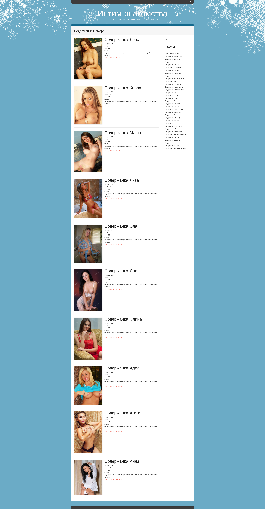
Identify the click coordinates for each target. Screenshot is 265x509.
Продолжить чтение (113, 57)
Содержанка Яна (120, 271)
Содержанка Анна (121, 462)
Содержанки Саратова (173, 106)
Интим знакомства (132, 14)
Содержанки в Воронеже (174, 132)
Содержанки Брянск (172, 65)
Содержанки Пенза (171, 98)
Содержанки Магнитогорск (174, 79)
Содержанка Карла (122, 88)
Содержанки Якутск (172, 123)
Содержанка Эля (120, 227)
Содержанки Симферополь (174, 109)
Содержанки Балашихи (173, 59)
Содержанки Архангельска (174, 56)
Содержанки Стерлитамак (174, 115)
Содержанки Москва (172, 81)
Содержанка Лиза (121, 181)
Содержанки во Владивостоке (175, 148)
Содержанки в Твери (172, 146)
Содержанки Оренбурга (173, 95)
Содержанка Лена (121, 40)
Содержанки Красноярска (174, 76)
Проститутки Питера (172, 53)
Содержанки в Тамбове (173, 143)
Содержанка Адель (123, 368)
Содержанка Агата (122, 413)
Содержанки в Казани (172, 140)
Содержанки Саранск (172, 104)
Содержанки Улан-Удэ (172, 118)
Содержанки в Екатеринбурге (175, 134)
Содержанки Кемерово (173, 73)
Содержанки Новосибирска (174, 90)
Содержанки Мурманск (173, 84)
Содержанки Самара (172, 101)
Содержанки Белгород (173, 62)
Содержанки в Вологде (173, 129)
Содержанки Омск (171, 93)
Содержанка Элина (123, 320)
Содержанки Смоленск (173, 112)
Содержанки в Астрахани (174, 126)
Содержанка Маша (122, 133)
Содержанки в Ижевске (173, 137)
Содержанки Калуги (172, 70)
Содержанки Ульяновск (173, 120)
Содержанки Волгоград (173, 67)
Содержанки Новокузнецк (174, 87)
